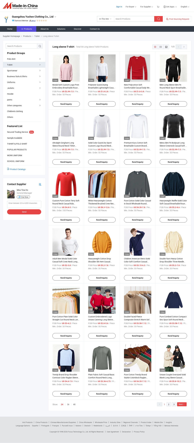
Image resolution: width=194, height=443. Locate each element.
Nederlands (98, 425)
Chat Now (24, 197)
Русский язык (67, 425)
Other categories (14, 105)
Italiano (78, 425)
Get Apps (170, 6)
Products (28, 29)
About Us (44, 29)
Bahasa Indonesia (171, 425)
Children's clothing (15, 111)
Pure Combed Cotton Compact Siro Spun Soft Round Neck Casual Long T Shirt (173, 319)
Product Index (146, 422)
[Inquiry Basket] (158, 6)
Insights (169, 422)
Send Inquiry (66, 104)
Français (55, 425)
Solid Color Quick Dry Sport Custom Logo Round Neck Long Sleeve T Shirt (100, 145)
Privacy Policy (139, 432)
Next (181, 404)
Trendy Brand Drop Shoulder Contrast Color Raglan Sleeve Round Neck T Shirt (65, 377)
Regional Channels (130, 422)
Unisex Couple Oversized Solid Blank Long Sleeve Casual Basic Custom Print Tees (173, 377)
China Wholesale (85, 422)
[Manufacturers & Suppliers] (21, 5)
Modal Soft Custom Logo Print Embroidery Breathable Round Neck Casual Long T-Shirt (65, 87)
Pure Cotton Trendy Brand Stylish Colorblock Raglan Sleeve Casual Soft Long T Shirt (137, 377)
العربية (107, 425)
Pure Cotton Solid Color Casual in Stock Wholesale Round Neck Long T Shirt (137, 203)
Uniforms (11, 82)
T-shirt (9, 64)
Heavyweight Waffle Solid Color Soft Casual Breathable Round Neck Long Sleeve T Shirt (173, 203)
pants (9, 99)
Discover (77, 29)
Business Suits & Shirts (17, 76)
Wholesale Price (101, 422)
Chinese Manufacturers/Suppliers (63, 422)
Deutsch (87, 425)
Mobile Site (158, 422)
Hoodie (10, 93)
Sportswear (12, 70)
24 (62, 404)
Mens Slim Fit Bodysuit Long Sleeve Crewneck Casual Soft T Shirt (173, 145)
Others (10, 117)
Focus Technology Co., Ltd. (78, 432)
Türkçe (148, 425)
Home (9, 29)
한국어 (115, 425)
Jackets (10, 88)
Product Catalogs (18, 169)
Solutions (61, 29)
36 (68, 404)
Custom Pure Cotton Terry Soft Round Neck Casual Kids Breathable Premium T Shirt (65, 203)
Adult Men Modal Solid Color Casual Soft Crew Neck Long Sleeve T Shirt (64, 261)
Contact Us (95, 29)
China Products (41, 422)
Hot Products (27, 422)
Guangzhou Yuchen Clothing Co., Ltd (32, 16)
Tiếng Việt (157, 425)
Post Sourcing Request (179, 19)
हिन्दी (130, 425)
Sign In (119, 6)
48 (74, 404)
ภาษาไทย (139, 425)
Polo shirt (11, 59)
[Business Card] (40, 184)
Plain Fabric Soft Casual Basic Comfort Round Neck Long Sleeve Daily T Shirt (101, 377)
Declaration (126, 432)
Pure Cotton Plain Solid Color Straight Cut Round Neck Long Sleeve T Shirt (65, 319)
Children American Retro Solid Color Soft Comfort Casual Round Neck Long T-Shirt (137, 261)
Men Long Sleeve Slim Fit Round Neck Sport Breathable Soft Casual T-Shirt (173, 87)
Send (24, 211)
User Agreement (113, 432)
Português (45, 425)
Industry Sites (115, 422)
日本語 (123, 425)
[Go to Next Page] (184, 47)
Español (35, 425)
